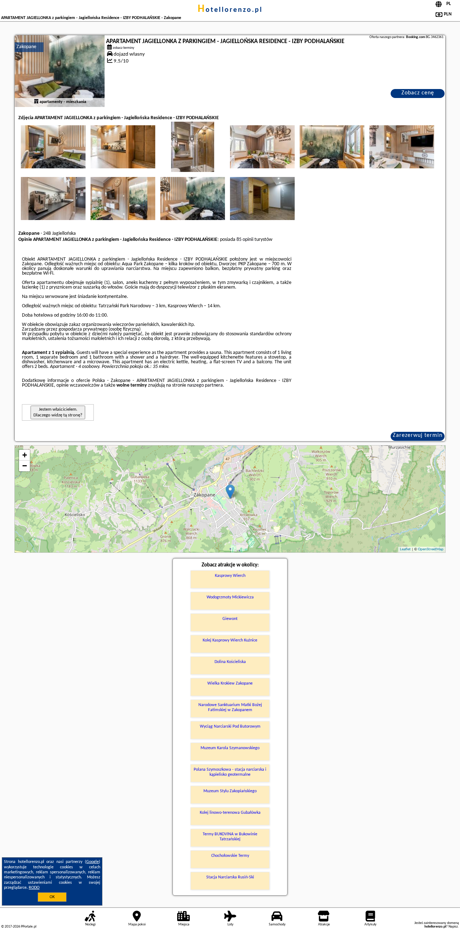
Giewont (230, 619)
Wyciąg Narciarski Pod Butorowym (230, 726)
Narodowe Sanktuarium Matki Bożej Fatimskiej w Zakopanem (230, 707)
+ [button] (24, 455)
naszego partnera (205, 385)
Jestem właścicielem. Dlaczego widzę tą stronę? (57, 412)
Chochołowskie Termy (230, 856)
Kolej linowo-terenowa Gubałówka (230, 813)
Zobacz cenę (417, 93)
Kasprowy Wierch (230, 576)
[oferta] (36, 102)
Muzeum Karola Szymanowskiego (230, 748)
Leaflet (405, 549)
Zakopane (26, 47)
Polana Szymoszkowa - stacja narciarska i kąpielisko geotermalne (230, 772)
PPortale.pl (28, 927)
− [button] (24, 465)
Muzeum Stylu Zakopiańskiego (230, 791)
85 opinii (244, 239)
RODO (34, 888)
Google (92, 862)
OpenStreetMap (430, 549)
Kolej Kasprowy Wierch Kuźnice (230, 640)
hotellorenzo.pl (230, 10)
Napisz (453, 927)
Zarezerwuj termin (417, 435)
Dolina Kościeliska (230, 662)
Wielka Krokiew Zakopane (230, 683)
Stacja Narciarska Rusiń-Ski (230, 877)
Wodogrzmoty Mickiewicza (230, 597)
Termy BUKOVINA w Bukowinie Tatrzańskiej (230, 836)
